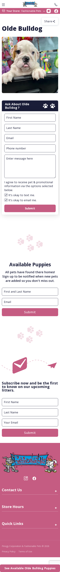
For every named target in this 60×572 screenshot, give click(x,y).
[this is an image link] (30, 462)
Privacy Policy (8, 551)
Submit (30, 208)
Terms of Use (25, 551)
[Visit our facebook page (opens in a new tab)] (34, 478)
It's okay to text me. (21, 195)
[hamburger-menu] (3, 4)
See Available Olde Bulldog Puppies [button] (29, 568)
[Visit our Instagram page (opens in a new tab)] (26, 478)
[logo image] (30, 4)
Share (48, 21)
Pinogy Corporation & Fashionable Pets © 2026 (25, 546)
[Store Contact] (55, 4)
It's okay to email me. (22, 200)
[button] (48, 10)
